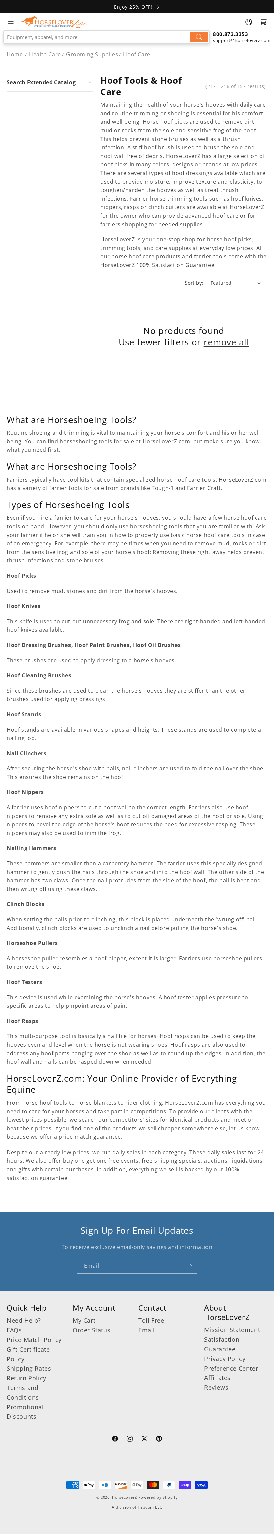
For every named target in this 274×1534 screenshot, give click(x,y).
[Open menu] (10, 22)
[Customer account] (248, 22)
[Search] (199, 37)
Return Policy (26, 1378)
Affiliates (217, 1378)
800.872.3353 (230, 34)
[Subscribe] (189, 1266)
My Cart (84, 1320)
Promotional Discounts (25, 1412)
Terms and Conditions (23, 1392)
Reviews (216, 1387)
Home (15, 54)
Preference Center (231, 1368)
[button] (50, 82)
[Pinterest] (159, 1439)
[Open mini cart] (263, 22)
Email (146, 1330)
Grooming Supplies (92, 54)
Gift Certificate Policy (28, 1354)
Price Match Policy (34, 1340)
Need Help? (24, 1320)
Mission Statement (232, 1330)
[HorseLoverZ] (53, 21)
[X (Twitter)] (144, 1439)
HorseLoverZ (124, 1497)
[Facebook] (115, 1439)
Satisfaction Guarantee (221, 1344)
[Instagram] (129, 1439)
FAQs (14, 1330)
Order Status (91, 1330)
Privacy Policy (224, 1359)
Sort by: (194, 282)
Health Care (45, 54)
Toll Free (151, 1320)
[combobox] (106, 37)
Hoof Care (136, 54)
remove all (226, 342)
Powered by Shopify (158, 1497)
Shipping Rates (29, 1368)
